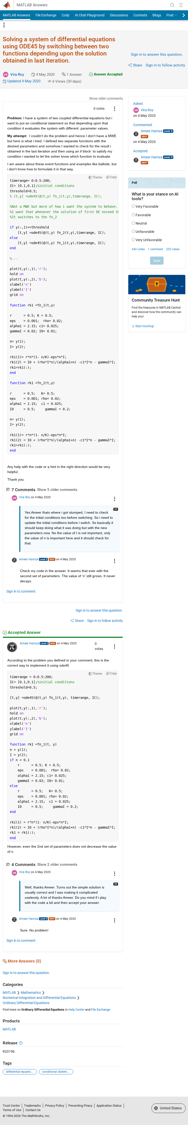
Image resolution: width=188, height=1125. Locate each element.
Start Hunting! (144, 326)
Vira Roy (17, 74)
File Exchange (45, 15)
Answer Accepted (107, 74)
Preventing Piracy (80, 1105)
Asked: (138, 104)
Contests (140, 15)
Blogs (157, 15)
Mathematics (31, 993)
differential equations (20, 1071)
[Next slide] (179, 15)
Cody (66, 15)
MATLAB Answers (32, 5)
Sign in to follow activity (165, 65)
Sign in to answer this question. (157, 54)
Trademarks (32, 1105)
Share (137, 65)
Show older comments (106, 98)
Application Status (109, 1105)
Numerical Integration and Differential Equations (39, 998)
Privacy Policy (54, 1105)
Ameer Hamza (28, 559)
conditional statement (56, 1071)
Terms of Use (12, 1110)
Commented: (143, 125)
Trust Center (11, 1105)
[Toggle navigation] (4, 25)
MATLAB (9, 993)
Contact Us (33, 1110)
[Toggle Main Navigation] (181, 5)
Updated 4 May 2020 (23, 81)
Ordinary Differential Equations (26, 1003)
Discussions (119, 15)
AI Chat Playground (90, 15)
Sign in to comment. (21, 591)
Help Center (76, 1009)
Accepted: (140, 151)
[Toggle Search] (172, 5)
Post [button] (170, 15)
